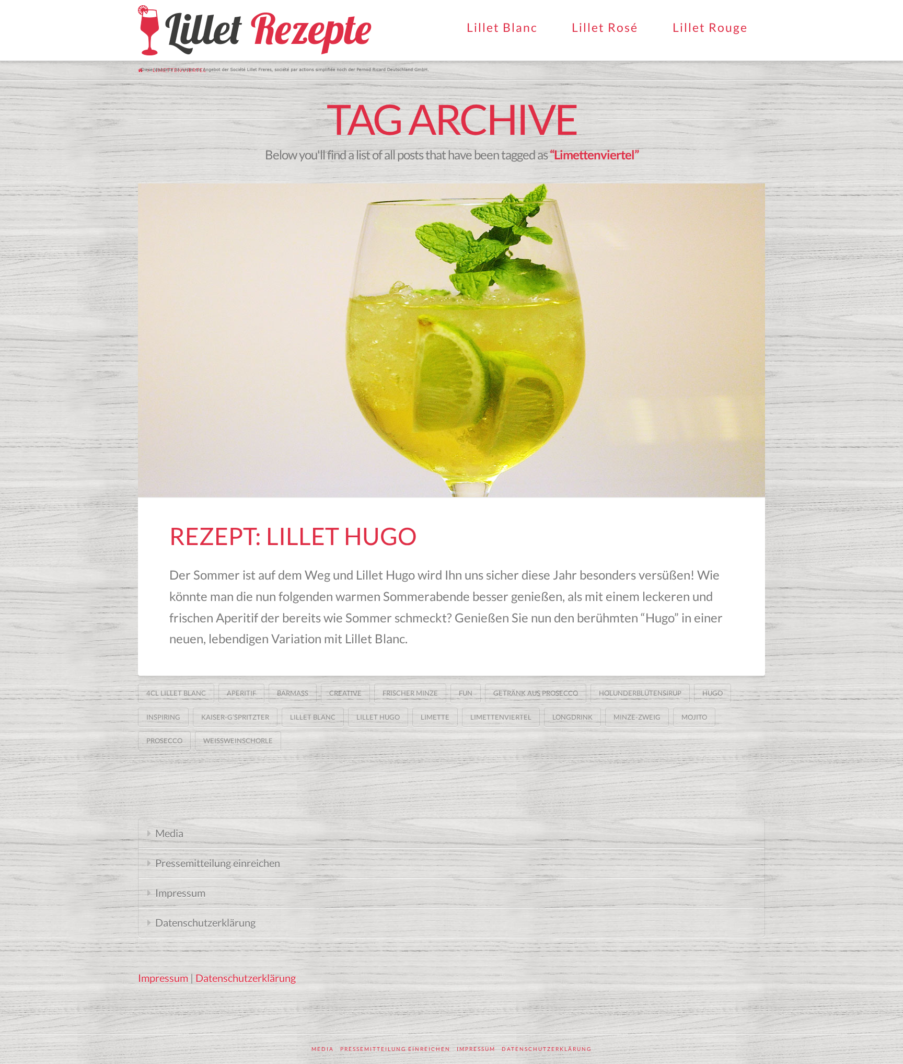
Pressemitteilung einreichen (217, 863)
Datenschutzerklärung (205, 922)
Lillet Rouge (710, 27)
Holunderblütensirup (640, 693)
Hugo (712, 693)
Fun (465, 693)
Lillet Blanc (502, 27)
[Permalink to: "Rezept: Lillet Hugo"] (451, 340)
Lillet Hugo (378, 717)
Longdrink (572, 717)
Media (169, 833)
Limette (435, 717)
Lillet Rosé (605, 27)
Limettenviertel (500, 717)
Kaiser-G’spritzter (235, 717)
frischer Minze (410, 693)
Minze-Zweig (637, 717)
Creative (345, 693)
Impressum (180, 892)
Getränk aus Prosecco (535, 693)
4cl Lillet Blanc (176, 693)
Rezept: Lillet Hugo (293, 536)
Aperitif (241, 693)
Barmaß (292, 693)
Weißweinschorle (238, 740)
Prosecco (164, 740)
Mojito (694, 717)
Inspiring (163, 717)
